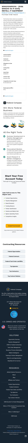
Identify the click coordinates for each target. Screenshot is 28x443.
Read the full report (9, 50)
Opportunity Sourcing (14, 339)
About (14, 375)
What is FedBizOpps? (14, 412)
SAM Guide (14, 416)
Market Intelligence (14, 353)
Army (4, 89)
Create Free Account (14, 226)
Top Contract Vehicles (14, 276)
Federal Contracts (14, 256)
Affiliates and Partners (14, 380)
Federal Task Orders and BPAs (14, 261)
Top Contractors (14, 271)
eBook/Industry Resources (14, 372)
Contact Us (15, 308)
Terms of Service (17, 430)
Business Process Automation (14, 350)
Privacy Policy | (10, 430)
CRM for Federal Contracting (14, 344)
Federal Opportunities (14, 251)
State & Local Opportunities (14, 358)
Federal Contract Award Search (13, 13)
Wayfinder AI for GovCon (14, 361)
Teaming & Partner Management (14, 355)
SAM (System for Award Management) (14, 402)
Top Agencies (14, 266)
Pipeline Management (14, 342)
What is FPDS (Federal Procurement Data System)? (14, 406)
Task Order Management (14, 347)
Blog (14, 377)
